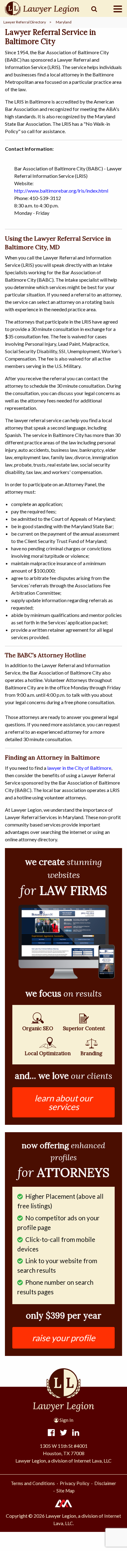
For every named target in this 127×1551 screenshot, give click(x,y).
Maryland (64, 22)
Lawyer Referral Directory (24, 22)
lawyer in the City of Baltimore (79, 768)
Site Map (65, 1490)
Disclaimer (105, 1483)
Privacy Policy (74, 1483)
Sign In (66, 1420)
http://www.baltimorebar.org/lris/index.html (61, 191)
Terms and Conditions (33, 1483)
